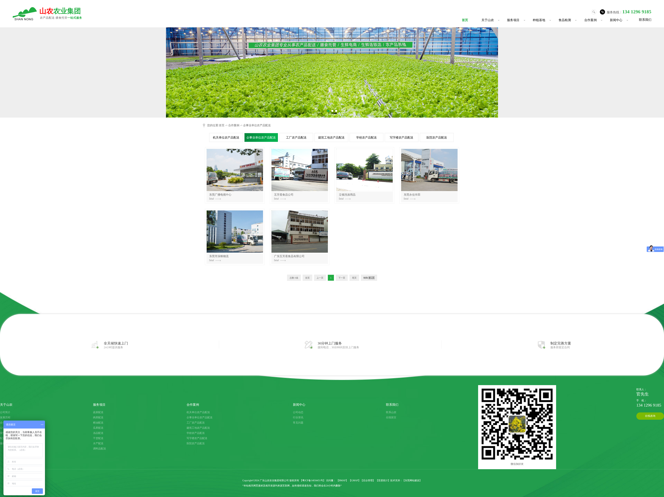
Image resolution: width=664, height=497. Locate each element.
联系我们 (645, 19)
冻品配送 (98, 433)
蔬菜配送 (98, 412)
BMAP (342, 480)
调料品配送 (99, 448)
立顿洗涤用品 (347, 194)
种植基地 (542, 20)
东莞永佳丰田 (412, 194)
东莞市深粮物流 (219, 256)
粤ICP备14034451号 (312, 480)
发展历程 (5, 417)
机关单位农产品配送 (226, 137)
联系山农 (391, 412)
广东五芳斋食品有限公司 (289, 256)
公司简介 (5, 412)
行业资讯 (298, 417)
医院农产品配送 (436, 137)
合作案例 (593, 20)
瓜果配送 (98, 427)
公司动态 (298, 412)
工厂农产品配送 (296, 137)
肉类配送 (98, 417)
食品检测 (568, 20)
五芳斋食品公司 (283, 194)
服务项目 (516, 20)
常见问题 (298, 422)
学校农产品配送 (366, 137)
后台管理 (368, 480)
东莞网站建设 (412, 480)
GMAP (354, 480)
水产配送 (98, 443)
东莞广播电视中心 (220, 194)
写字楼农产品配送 (401, 137)
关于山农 (490, 20)
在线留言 (391, 417)
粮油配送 (98, 422)
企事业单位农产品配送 (257, 125)
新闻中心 (619, 20)
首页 (465, 20)
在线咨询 (650, 416)
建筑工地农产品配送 (331, 137)
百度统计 (383, 480)
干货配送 (98, 438)
